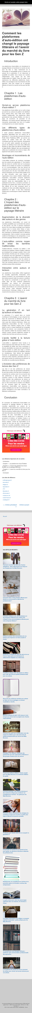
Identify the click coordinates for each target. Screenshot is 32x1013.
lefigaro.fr (5, 484)
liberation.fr (6, 491)
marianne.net (6, 495)
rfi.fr (4, 489)
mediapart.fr (6, 500)
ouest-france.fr (7, 497)
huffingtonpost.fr (7, 480)
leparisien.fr (6, 487)
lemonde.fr (6, 482)
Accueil (5, 516)
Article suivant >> (22, 506)
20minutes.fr (6, 493)
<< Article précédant (10, 505)
